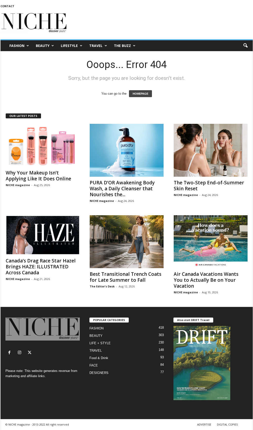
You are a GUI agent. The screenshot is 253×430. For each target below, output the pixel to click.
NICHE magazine (18, 185)
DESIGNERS (98, 373)
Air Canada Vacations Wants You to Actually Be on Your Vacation (206, 280)
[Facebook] (10, 353)
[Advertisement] (163, 23)
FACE (93, 365)
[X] (30, 353)
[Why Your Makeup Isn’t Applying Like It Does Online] (43, 145)
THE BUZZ (122, 45)
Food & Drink (98, 358)
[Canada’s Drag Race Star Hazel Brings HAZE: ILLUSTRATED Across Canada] (43, 235)
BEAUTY (42, 45)
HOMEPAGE (140, 93)
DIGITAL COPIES (227, 424)
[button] (245, 45)
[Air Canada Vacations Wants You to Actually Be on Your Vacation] (211, 241)
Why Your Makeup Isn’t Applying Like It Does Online (38, 176)
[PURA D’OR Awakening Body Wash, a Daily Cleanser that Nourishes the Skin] (127, 150)
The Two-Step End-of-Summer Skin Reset (209, 185)
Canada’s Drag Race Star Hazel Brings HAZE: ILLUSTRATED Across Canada (41, 267)
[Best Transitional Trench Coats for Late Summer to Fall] (127, 241)
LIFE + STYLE (100, 343)
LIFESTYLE (69, 45)
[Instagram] (21, 353)
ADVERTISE (204, 424)
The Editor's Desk (102, 286)
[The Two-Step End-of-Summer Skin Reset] (211, 150)
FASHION (16, 45)
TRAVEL (96, 45)
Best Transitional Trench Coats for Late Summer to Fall (125, 277)
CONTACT (7, 6)
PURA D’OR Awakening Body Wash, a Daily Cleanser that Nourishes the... (122, 188)
